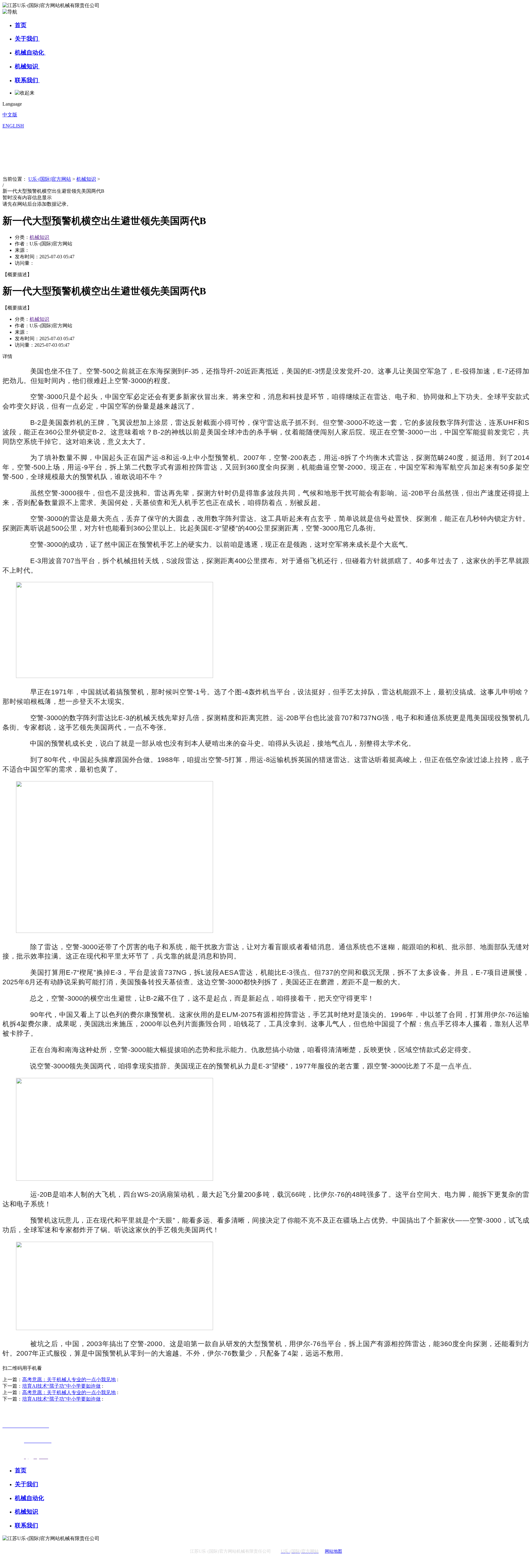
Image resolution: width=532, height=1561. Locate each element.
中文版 (9, 114)
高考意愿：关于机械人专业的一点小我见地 (69, 1379)
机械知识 (27, 66)
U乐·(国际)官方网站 (49, 179)
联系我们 (27, 80)
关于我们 (27, 38)
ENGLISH (13, 125)
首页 (20, 25)
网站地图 (333, 1551)
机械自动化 (30, 52)
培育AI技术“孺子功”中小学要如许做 (61, 1386)
